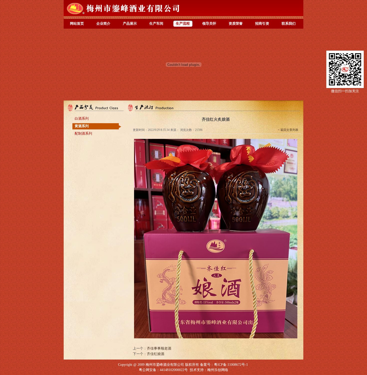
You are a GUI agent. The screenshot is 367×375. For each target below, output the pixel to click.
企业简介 (103, 23)
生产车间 (156, 23)
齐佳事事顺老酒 (159, 348)
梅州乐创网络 (217, 370)
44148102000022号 (174, 370)
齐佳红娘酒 (155, 354)
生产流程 (183, 23)
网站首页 (77, 23)
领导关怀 (209, 23)
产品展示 (130, 23)
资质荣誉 (236, 23)
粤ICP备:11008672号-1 (231, 365)
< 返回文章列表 (288, 130)
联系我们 (289, 23)
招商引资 (262, 23)
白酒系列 (82, 118)
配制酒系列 (83, 133)
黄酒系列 (82, 126)
